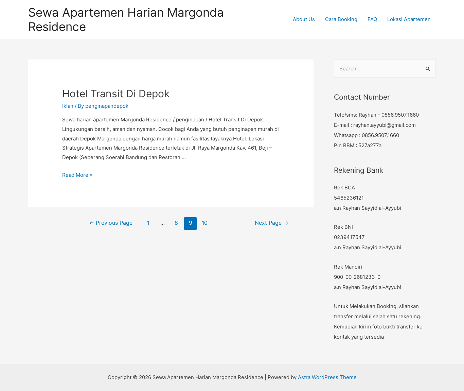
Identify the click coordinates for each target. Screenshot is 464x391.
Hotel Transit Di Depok (115, 93)
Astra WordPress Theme (327, 377)
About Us (304, 19)
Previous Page (110, 223)
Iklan (67, 106)
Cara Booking (341, 19)
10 (205, 223)
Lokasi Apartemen (409, 19)
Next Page (271, 223)
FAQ (372, 19)
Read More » (77, 175)
